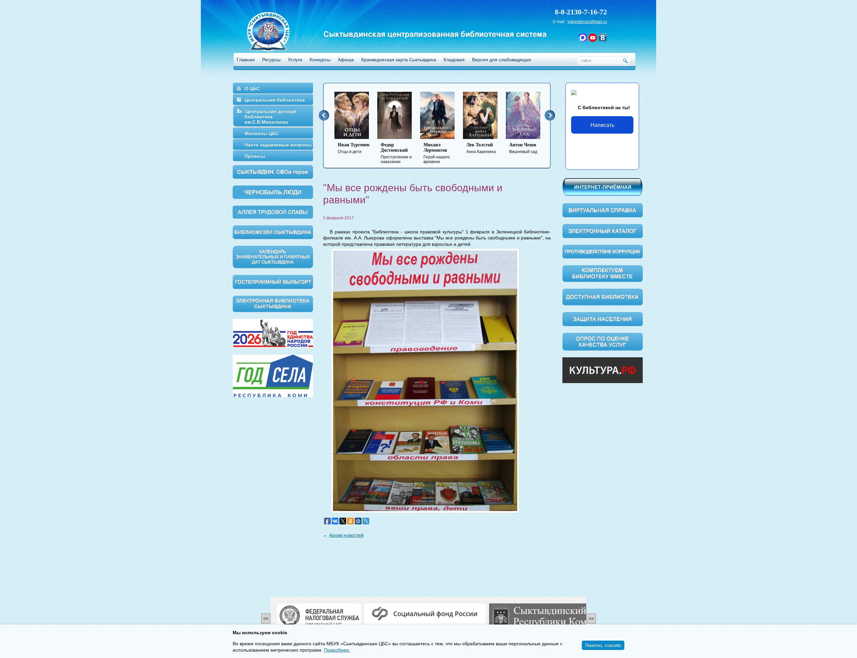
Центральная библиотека (274, 99)
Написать (602, 125)
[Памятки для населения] (602, 318)
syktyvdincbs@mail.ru (587, 21)
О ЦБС (251, 88)
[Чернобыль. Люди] (273, 192)
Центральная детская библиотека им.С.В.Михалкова (270, 116)
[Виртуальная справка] (602, 210)
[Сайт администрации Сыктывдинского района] (554, 616)
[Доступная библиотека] (602, 296)
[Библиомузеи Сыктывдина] (273, 231)
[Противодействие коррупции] (602, 251)
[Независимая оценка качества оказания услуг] (602, 341)
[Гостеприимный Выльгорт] (273, 281)
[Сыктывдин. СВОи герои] (273, 171)
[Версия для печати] (548, 213)
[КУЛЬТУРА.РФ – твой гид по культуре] (602, 370)
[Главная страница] (277, 40)
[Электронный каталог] (602, 230)
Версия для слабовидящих (501, 59)
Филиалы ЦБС (261, 133)
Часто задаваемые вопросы (278, 144)
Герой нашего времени (434, 153)
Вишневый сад (521, 148)
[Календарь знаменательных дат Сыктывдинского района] (273, 256)
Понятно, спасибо (603, 645)
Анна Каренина (479, 148)
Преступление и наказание (394, 153)
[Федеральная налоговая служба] (319, 616)
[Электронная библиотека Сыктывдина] (273, 303)
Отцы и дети (352, 148)
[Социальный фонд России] (425, 614)
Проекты (254, 156)
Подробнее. (337, 650)
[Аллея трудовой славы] (273, 211)
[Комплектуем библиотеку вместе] (602, 273)
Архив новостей (346, 535)
